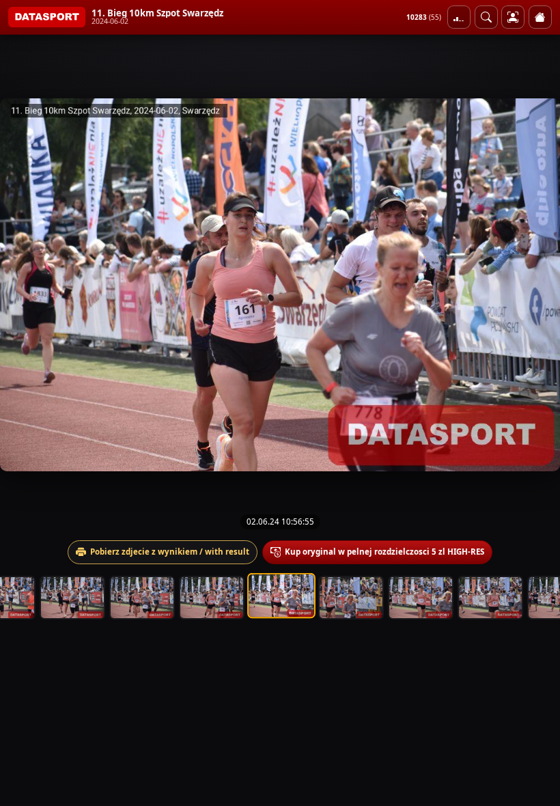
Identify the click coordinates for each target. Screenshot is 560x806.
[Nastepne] (537, 285)
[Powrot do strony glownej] (540, 17)
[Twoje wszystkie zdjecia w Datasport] (512, 17)
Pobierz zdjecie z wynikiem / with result (169, 551)
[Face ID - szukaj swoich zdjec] (486, 17)
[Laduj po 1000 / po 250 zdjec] (459, 17)
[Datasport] (46, 17)
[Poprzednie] (22, 285)
